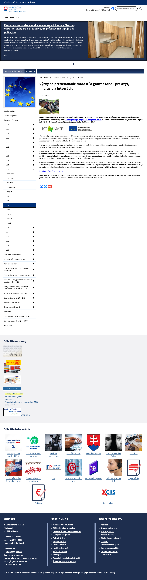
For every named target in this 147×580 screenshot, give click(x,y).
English (107, 7)
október (10, 183)
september (11, 187)
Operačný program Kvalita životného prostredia (17, 269)
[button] (12, 16)
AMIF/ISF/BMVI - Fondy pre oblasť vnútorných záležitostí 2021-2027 (16, 287)
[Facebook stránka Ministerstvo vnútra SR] (112, 8)
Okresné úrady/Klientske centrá (67, 531)
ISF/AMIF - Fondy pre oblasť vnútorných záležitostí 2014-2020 (18, 281)
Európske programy (61, 534)
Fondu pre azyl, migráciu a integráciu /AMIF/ (83, 119)
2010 (7, 250)
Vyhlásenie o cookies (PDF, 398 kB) (100, 572)
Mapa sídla (55, 572)
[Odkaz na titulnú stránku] (16, 9)
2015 (7, 228)
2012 (7, 241)
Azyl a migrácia (59, 541)
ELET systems (44, 572)
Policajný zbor (59, 538)
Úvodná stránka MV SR (14, 71)
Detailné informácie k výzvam (51, 171)
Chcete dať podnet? (11, 115)
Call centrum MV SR (109, 551)
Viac (5, 55)
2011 (7, 245)
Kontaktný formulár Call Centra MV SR (20, 558)
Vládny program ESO (110, 548)
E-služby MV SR (107, 531)
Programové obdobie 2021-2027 (15, 259)
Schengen (57, 554)
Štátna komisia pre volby (64, 528)
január (9, 223)
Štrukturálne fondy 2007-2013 (14, 298)
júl (8, 196)
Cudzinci (104, 541)
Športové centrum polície (64, 561)
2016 (7, 169)
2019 (7, 156)
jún (8, 201)
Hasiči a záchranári (61, 548)
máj (8, 205)
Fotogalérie (8, 325)
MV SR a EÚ (30, 71)
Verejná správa (59, 544)
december (10, 174)
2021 (7, 147)
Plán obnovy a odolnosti (12, 255)
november (10, 178)
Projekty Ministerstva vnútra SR (15, 293)
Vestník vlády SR (108, 534)
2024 (7, 134)
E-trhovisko (106, 554)
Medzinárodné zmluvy (12, 302)
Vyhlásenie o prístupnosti (72, 572)
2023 (7, 138)
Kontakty (7, 312)
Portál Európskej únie (13, 396)
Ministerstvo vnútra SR (63, 525)
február (9, 218)
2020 (7, 151)
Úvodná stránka (9, 111)
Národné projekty (10, 264)
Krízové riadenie (60, 551)
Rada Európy (9, 399)
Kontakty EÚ (10, 405)
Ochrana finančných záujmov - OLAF (17, 316)
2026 (7, 125)
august (9, 192)
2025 (7, 129)
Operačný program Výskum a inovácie (17, 275)
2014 (7, 232)
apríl (8, 210)
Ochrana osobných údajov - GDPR (16, 321)
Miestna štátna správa (110, 544)
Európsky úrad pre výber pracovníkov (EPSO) (22, 402)
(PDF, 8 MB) (25, 415)
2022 (7, 142)
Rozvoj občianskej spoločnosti (66, 558)
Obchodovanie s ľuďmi (111, 538)
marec (9, 214)
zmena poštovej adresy (14, 394)
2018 (7, 160)
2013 (7, 237)
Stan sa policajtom (109, 528)
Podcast (104, 525)
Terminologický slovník (12, 307)
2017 (7, 165)
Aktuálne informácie (11, 120)
